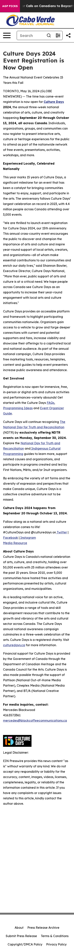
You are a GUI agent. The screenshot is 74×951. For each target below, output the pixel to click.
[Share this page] (68, 35)
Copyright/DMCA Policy (25, 944)
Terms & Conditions (54, 936)
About (19, 927)
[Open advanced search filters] (57, 35)
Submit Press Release (21, 936)
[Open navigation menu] (7, 35)
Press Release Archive (43, 927)
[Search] (48, 35)
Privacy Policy (56, 944)
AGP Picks (10, 6)
